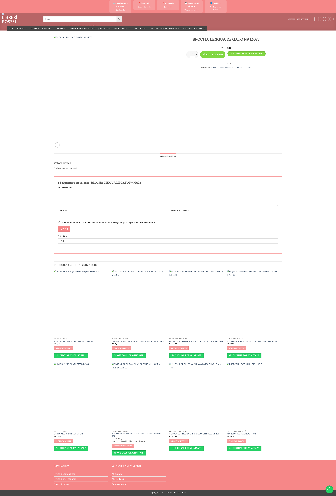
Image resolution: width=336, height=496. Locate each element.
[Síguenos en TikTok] (331, 19)
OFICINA (33, 28)
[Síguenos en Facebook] (322, 19)
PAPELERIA (60, 28)
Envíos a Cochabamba (64, 473)
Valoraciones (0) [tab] (168, 156)
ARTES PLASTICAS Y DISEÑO (240, 67)
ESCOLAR (46, 28)
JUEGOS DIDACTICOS (107, 28)
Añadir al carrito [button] (63, 348)
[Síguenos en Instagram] (327, 19)
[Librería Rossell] (20, 19)
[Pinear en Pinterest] (231, 73)
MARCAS (20, 28)
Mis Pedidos (118, 478)
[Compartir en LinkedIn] (235, 73)
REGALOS (126, 28)
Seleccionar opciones (123, 446)
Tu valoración (65, 187)
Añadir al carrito (213, 54)
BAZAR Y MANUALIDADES (81, 28)
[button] (298, 19)
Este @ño (63, 236)
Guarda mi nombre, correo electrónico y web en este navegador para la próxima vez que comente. (108, 222)
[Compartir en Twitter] (221, 73)
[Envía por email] (226, 73)
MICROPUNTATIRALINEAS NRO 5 (241, 434)
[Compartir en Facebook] (217, 73)
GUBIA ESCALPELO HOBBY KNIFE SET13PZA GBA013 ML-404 (196, 341)
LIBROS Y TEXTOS (140, 28)
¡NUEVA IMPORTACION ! (192, 28)
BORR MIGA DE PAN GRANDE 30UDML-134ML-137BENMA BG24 (137, 434)
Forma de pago (61, 484)
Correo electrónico (179, 210)
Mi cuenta (117, 473)
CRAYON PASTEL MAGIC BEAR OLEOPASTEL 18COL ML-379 (138, 341)
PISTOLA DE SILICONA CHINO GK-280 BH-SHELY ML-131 (194, 434)
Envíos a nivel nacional (65, 478)
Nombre (62, 210)
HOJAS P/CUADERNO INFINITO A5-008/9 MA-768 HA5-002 (252, 341)
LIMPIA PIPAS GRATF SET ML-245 (68, 434)
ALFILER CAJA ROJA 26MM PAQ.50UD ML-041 (73, 341)
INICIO (11, 28)
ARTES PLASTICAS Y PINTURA (164, 28)
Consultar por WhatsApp (247, 53)
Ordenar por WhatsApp (72, 355)
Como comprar (119, 484)
